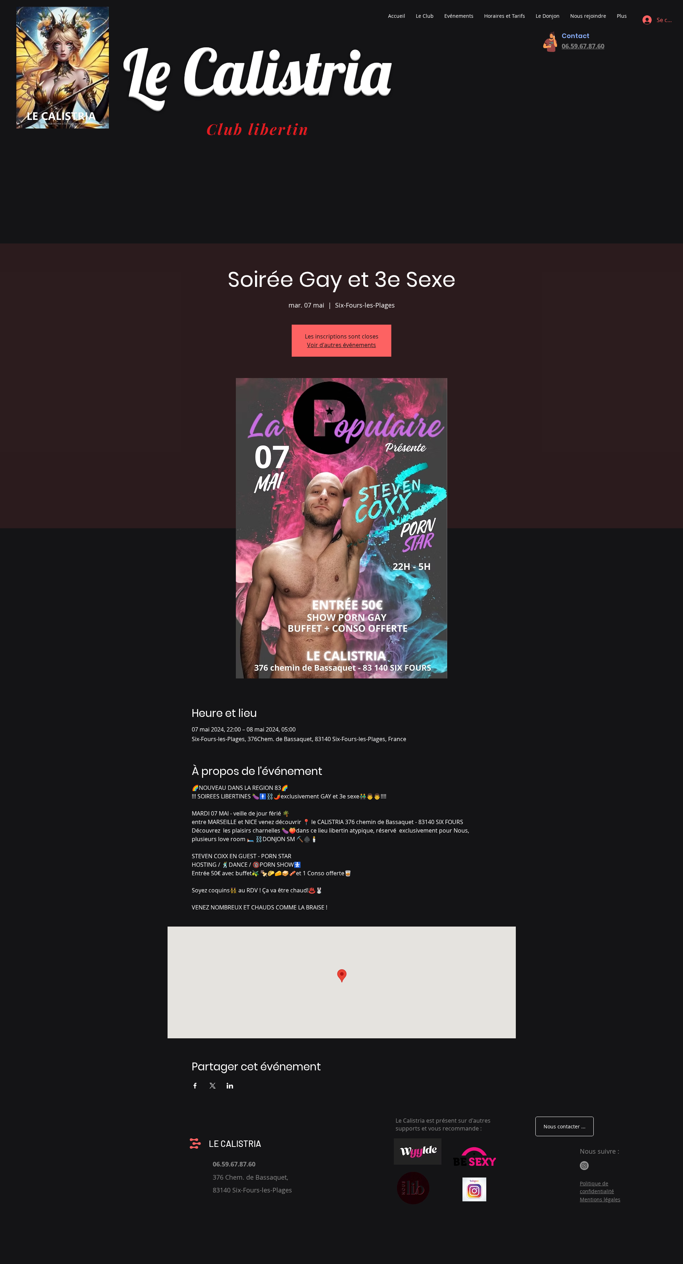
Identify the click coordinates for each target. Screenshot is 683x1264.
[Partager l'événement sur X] (212, 1086)
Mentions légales (600, 1199)
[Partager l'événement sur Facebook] (195, 1086)
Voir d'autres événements (341, 345)
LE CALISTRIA (235, 1143)
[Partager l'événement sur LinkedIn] (230, 1086)
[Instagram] (584, 1165)
